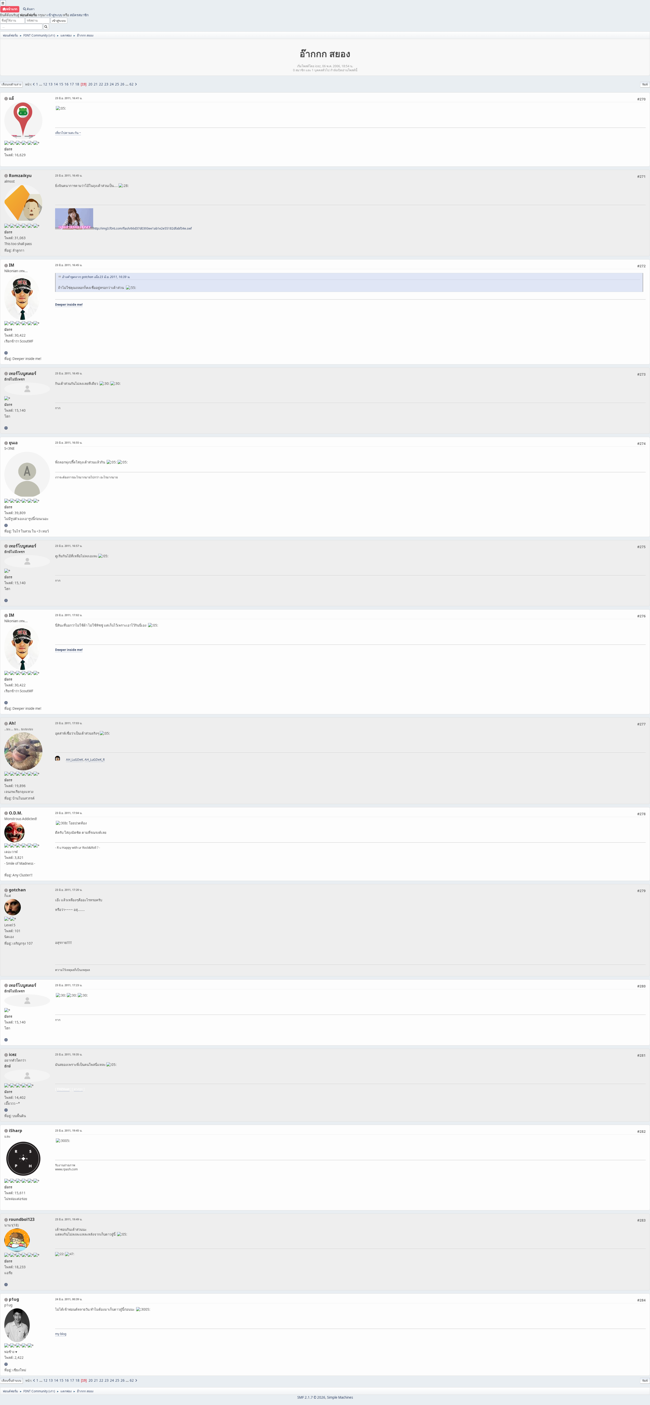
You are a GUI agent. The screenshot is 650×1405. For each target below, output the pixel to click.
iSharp (15, 1130)
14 (56, 84)
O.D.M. (15, 813)
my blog (60, 1334)
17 (72, 84)
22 (101, 84)
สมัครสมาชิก (79, 15)
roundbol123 (22, 1219)
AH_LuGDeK (74, 759)
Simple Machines (340, 1397)
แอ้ (11, 98)
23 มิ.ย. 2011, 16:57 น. (68, 546)
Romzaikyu (20, 175)
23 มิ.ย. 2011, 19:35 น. (68, 1054)
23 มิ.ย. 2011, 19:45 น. (68, 1130)
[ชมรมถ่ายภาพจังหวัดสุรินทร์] (6, 353)
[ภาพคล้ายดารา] (6, 428)
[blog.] (6, 1364)
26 (122, 84)
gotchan (17, 890)
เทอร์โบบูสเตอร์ (22, 373)
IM (11, 265)
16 (66, 84)
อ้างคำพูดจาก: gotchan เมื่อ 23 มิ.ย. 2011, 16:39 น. (96, 277)
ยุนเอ (13, 442)
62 (131, 84)
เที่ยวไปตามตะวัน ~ (68, 133)
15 (61, 84)
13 (50, 84)
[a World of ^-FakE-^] (6, 525)
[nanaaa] (6, 1284)
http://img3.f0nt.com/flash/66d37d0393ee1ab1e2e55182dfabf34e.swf (142, 228)
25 (117, 84)
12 (45, 84)
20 (90, 84)
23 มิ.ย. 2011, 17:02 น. (68, 615)
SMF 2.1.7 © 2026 (311, 1397)
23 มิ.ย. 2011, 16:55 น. (68, 442)
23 (106, 84)
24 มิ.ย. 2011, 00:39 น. (68, 1299)
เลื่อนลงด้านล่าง (11, 84)
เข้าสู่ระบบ (54, 15)
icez (13, 1054)
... (41, 84)
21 (96, 84)
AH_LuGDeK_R (95, 759)
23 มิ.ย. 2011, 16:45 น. (68, 175)
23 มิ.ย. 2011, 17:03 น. (68, 723)
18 (77, 84)
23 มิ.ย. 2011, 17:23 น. (68, 985)
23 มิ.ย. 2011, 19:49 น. (68, 1219)
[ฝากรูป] (6, 1110)
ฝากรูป (78, 1089)
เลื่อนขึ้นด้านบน (11, 1380)
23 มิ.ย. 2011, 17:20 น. (68, 890)
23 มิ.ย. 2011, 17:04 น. (68, 813)
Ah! (12, 723)
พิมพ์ (645, 84)
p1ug (14, 1299)
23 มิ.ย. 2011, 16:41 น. (68, 98)
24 (112, 84)
